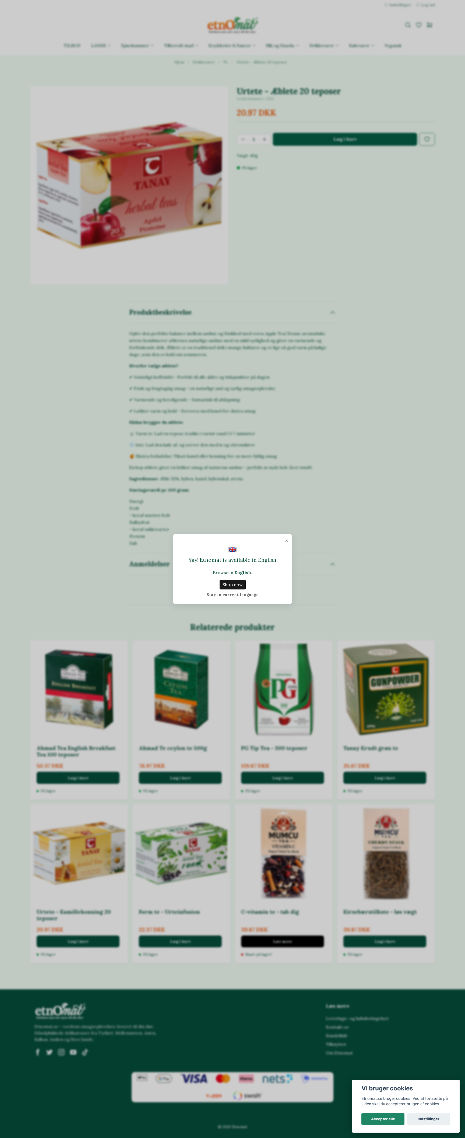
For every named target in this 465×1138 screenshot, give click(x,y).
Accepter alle (383, 1119)
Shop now (233, 584)
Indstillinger (428, 1119)
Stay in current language (233, 594)
